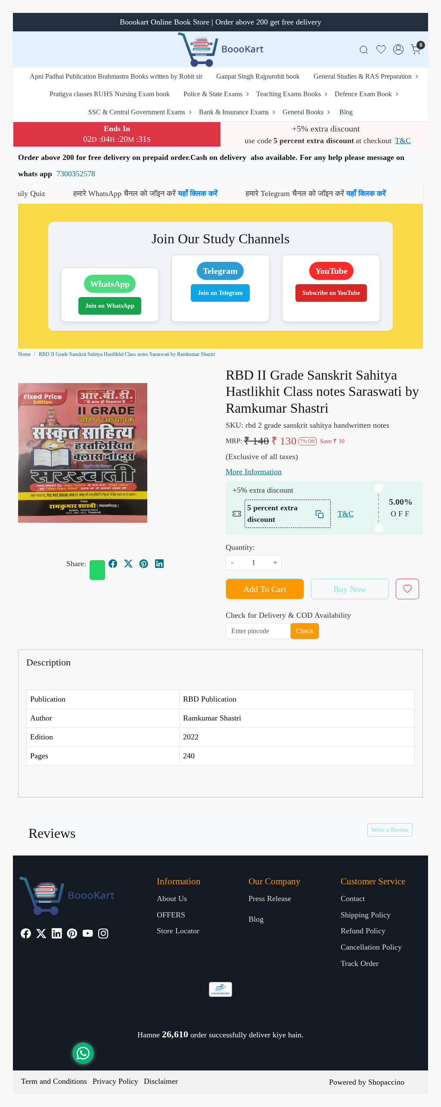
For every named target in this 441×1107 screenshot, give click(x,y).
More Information (254, 471)
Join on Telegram (220, 293)
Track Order (360, 963)
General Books (303, 112)
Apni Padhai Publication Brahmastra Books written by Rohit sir (116, 76)
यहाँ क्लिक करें (163, 193)
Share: (76, 563)
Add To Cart (264, 589)
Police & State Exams (212, 94)
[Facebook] (25, 935)
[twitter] (128, 563)
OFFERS (171, 915)
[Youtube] (87, 935)
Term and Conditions (54, 1081)
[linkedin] (159, 563)
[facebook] (113, 563)
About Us (172, 898)
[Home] (220, 49)
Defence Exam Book (363, 94)
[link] (364, 49)
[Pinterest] (72, 935)
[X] (41, 935)
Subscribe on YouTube (331, 293)
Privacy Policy (115, 1081)
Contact (353, 898)
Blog (346, 112)
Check (305, 631)
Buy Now (349, 589)
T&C (403, 140)
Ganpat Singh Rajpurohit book (258, 76)
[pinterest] (144, 563)
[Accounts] (398, 49)
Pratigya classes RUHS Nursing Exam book (110, 94)
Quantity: (240, 547)
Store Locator (178, 930)
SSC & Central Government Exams (136, 112)
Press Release (269, 898)
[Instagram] (103, 935)
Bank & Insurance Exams (234, 112)
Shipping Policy (366, 915)
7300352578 (75, 173)
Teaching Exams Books (288, 94)
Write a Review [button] (390, 830)
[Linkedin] (56, 935)
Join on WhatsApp (109, 306)
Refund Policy (363, 930)
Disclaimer (161, 1081)
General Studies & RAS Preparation (363, 76)
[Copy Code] (320, 514)
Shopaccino (386, 1082)
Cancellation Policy (371, 947)
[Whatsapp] (97, 570)
